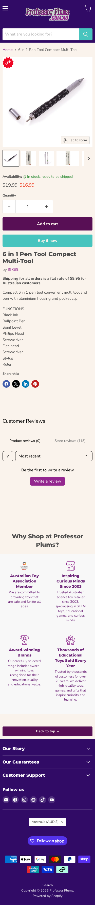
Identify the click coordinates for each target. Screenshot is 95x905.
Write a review (47, 481)
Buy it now (48, 240)
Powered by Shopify (48, 896)
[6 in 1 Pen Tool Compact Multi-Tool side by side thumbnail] (46, 158)
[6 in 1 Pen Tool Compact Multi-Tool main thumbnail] (11, 158)
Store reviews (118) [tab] (70, 441)
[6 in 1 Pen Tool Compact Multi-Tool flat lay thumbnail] (68, 158)
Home (8, 50)
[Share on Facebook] (6, 384)
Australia (45, 822)
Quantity (9, 196)
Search (48, 885)
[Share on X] (16, 384)
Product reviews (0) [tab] (25, 441)
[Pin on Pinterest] (35, 384)
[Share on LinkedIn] (25, 384)
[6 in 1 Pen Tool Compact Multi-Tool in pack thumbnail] (29, 158)
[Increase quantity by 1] (46, 206)
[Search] (85, 34)
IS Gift (13, 269)
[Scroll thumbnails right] (88, 158)
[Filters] (8, 456)
